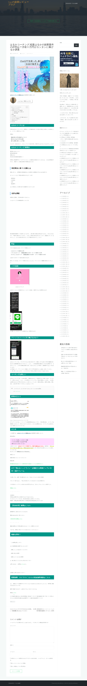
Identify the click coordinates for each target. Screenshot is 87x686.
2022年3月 (63, 305)
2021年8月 (63, 319)
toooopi (23, 53)
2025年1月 (63, 235)
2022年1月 (63, 309)
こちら (22, 564)
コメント (12, 625)
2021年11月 (64, 313)
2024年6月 (63, 249)
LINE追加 (14, 115)
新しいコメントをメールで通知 (18, 663)
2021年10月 (64, 315)
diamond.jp (18, 391)
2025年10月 (64, 217)
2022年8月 (63, 295)
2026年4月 (63, 204)
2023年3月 (63, 280)
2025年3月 (63, 231)
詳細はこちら (13, 488)
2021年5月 (63, 325)
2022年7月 (63, 297)
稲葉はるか (12, 601)
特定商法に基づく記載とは (19, 111)
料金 (13, 114)
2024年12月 (64, 237)
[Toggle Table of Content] (26, 107)
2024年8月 (63, 245)
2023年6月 (63, 274)
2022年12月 (64, 286)
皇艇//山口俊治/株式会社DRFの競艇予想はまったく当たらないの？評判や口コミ (69, 356)
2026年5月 (63, 202)
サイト (34, 651)
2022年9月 (63, 293)
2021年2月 (63, 332)
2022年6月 (63, 299)
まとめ (13, 121)
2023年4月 (63, 278)
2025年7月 (63, 223)
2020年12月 (64, 336)
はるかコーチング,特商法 (17, 110)
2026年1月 (63, 210)
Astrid (69, 683)
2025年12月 (64, 212)
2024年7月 (63, 247)
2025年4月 (63, 229)
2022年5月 (63, 301)
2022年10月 (64, 291)
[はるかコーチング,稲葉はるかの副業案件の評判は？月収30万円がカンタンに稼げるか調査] (32, 74)
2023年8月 (63, 270)
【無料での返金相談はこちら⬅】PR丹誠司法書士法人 (43, 21)
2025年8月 (63, 221)
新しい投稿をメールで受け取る (18, 666)
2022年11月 (64, 288)
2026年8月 (63, 196)
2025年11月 (64, 214)
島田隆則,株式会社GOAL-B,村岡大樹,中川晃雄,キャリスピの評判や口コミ (26, 463)
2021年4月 (63, 328)
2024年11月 (64, 239)
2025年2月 (63, 233)
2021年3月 (63, 330)
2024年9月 (63, 243)
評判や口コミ (15, 120)
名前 (11, 645)
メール (12, 651)
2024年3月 (63, 256)
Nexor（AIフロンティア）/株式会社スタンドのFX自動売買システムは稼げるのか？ (69, 133)
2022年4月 (63, 303)
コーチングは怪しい (16, 118)
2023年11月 (64, 264)
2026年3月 (63, 206)
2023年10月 (64, 266)
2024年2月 (63, 258)
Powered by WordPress (57, 683)
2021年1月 (63, 334)
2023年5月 (63, 276)
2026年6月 (63, 200)
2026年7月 (63, 198)
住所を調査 (16, 113)
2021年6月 (63, 323)
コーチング (30, 53)
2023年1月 (63, 284)
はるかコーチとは (15, 108)
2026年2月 (63, 208)
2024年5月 (63, 251)
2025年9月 (63, 219)
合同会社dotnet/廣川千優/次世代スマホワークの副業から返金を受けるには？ (69, 349)
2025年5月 (63, 227)
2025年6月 (63, 225)
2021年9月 (63, 317)
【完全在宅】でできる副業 (71, 3)
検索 (61, 42)
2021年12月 (64, 311)
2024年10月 (64, 241)
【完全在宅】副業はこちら (16, 518)
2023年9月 (63, 268)
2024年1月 (63, 260)
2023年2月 (63, 282)
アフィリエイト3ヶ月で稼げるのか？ (20, 117)
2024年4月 (63, 254)
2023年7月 (63, 272)
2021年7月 (63, 321)
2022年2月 (63, 307)
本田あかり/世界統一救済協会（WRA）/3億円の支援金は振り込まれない (69, 139)
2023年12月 (64, 262)
